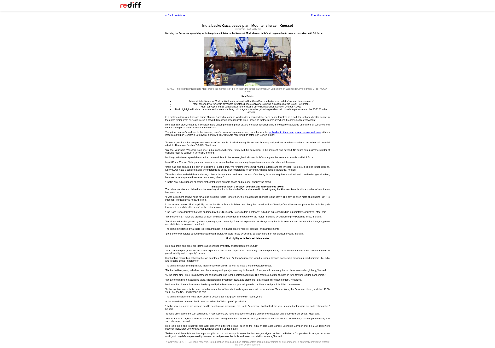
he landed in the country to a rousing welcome (295, 132)
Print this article (320, 15)
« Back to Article (175, 15)
